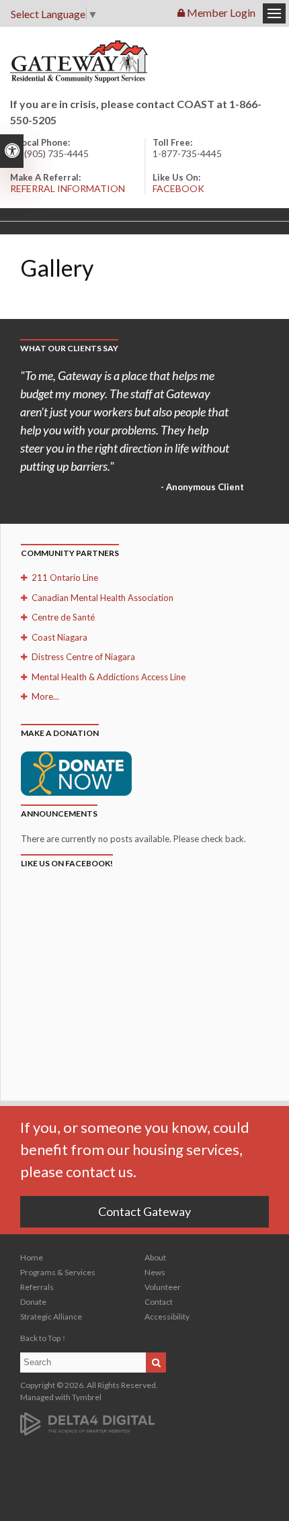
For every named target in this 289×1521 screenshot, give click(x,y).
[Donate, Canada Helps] (76, 772)
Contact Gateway (144, 1211)
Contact (158, 1302)
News (154, 1272)
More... (45, 696)
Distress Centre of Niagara (83, 656)
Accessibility (167, 1316)
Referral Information (67, 188)
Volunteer (162, 1287)
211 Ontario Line (65, 577)
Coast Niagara (59, 637)
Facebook (178, 188)
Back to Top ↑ (43, 1338)
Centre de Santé (63, 617)
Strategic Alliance (51, 1316)
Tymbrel (86, 1397)
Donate (33, 1302)
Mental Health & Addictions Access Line (108, 677)
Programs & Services (57, 1272)
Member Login (220, 12)
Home (31, 1257)
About (155, 1257)
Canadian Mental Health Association (102, 597)
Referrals (37, 1287)
